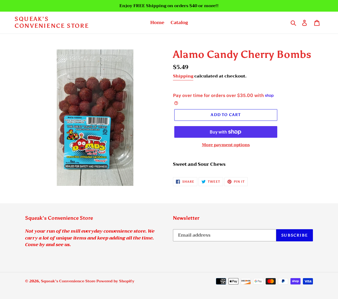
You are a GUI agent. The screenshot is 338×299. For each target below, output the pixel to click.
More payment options (226, 145)
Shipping (183, 76)
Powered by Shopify (115, 281)
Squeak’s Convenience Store (52, 22)
